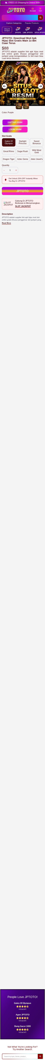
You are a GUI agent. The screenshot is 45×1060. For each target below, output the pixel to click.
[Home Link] (15, 11)
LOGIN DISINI (15, 129)
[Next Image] (40, 86)
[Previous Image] (4, 86)
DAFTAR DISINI (15, 122)
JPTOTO (22, 191)
